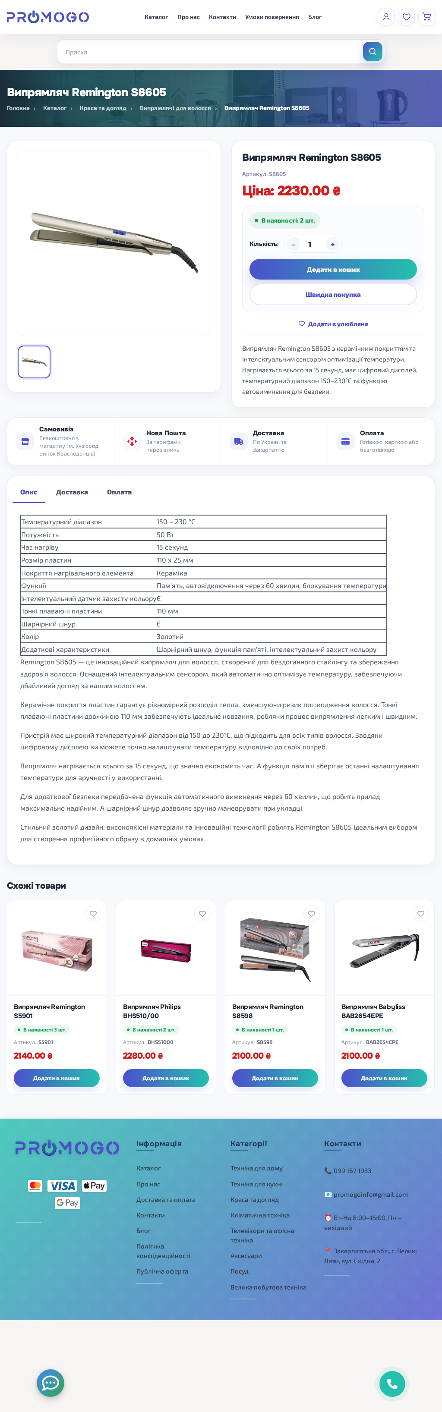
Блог (315, 16)
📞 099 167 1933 (347, 1170)
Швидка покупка (333, 294)
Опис (28, 491)
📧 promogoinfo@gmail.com (366, 1194)
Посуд (239, 1271)
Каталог (156, 16)
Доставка (72, 491)
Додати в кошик (333, 269)
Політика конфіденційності (163, 1251)
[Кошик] (426, 17)
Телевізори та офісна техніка (262, 1235)
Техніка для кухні (256, 1184)
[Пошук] (372, 51)
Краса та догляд (254, 1199)
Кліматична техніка (260, 1215)
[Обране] (406, 17)
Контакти (222, 16)
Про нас (188, 16)
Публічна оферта (162, 1271)
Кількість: (264, 243)
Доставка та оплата (166, 1199)
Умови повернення (272, 16)
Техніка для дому (256, 1168)
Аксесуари (246, 1255)
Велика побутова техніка (268, 1287)
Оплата (119, 491)
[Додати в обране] (93, 914)
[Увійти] (386, 17)
